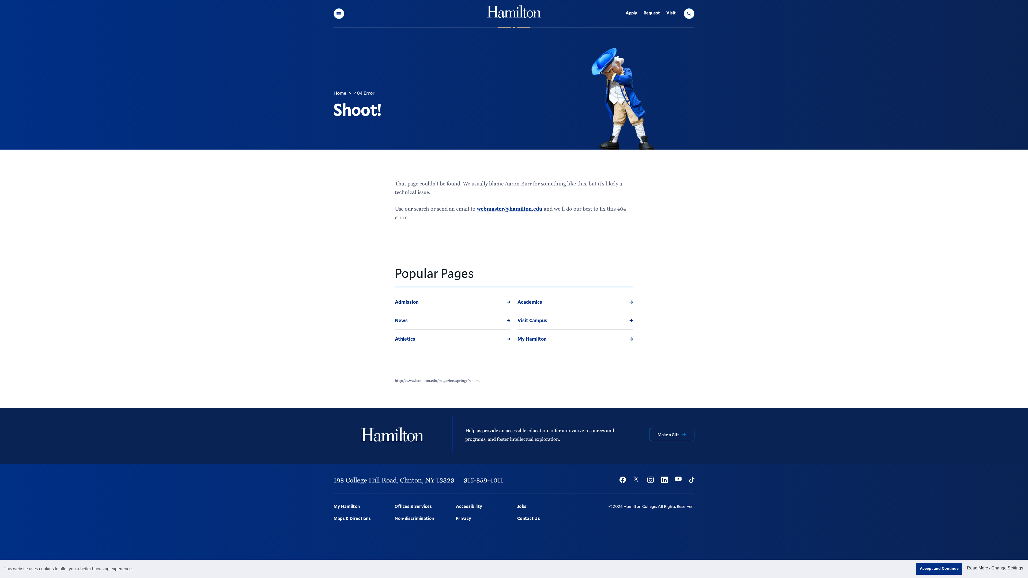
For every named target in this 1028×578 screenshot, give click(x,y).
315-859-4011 (483, 480)
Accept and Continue (939, 568)
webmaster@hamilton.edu (509, 208)
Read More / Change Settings (995, 568)
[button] (339, 13)
